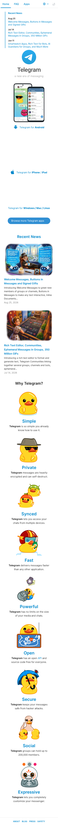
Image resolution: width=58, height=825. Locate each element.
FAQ (16, 4)
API (40, 658)
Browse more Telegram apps (27, 220)
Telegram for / (31, 172)
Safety (41, 821)
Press (32, 821)
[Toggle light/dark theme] (53, 4)
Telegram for (31, 127)
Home (5, 4)
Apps (27, 4)
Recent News (15, 13)
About (16, 821)
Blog (24, 821)
